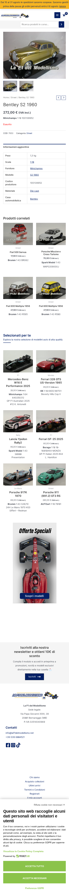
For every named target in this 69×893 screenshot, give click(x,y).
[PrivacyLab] (22, 856)
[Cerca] (61, 24)
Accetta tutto (34, 866)
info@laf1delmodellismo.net (20, 733)
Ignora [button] (62, 6)
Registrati (34, 793)
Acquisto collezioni (34, 781)
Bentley (34, 199)
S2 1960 (34, 175)
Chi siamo (35, 777)
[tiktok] (18, 745)
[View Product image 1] (10, 86)
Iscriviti (32, 676)
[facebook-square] (8, 745)
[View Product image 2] (26, 86)
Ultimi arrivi (34, 785)
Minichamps (36, 168)
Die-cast (34, 191)
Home (6, 97)
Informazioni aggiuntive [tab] (16, 147)
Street (14, 97)
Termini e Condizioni (34, 789)
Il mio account (34, 797)
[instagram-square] (13, 745)
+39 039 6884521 (15, 737)
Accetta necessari (35, 878)
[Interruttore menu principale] (57, 15)
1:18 (32, 162)
